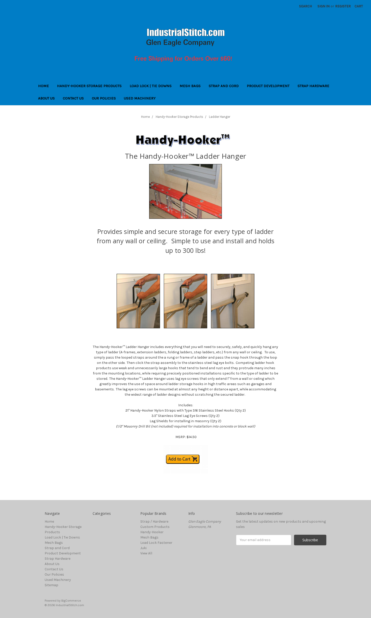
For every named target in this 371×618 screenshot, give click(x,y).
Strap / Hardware (154, 521)
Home (43, 86)
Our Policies (104, 98)
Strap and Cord (224, 86)
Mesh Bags (190, 86)
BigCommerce (71, 600)
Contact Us (73, 98)
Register (343, 6)
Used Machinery (140, 98)
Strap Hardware (313, 86)
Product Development (268, 86)
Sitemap (51, 585)
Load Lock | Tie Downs (151, 86)
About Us (46, 98)
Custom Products (155, 527)
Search (305, 6)
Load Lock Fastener (156, 543)
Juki (143, 548)
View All (146, 553)
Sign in (323, 6)
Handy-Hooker (152, 532)
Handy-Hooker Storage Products (89, 86)
